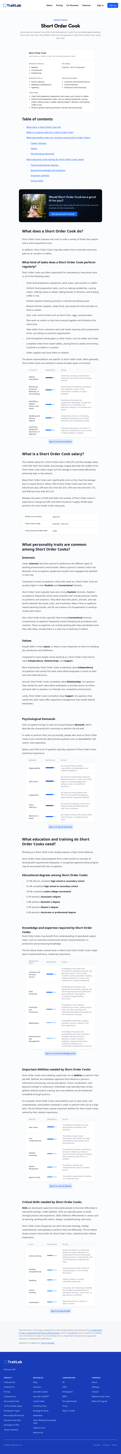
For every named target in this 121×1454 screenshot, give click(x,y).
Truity (64, 1406)
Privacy (106, 1445)
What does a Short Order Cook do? (43, 127)
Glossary (37, 1387)
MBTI (64, 1396)
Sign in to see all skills (60, 1311)
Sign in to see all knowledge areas (60, 1053)
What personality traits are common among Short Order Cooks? (58, 137)
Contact (95, 1391)
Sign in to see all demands (60, 827)
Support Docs (39, 1427)
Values (34, 148)
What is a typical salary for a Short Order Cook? (50, 132)
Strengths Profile (11, 1425)
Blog (35, 1382)
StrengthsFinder (69, 1401)
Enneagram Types (12, 1410)
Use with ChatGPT (41, 1396)
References (38, 1432)
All (63, 1382)
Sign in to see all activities (60, 441)
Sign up (112, 5)
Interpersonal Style (12, 1420)
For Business (72, 5)
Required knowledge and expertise (48, 170)
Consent (97, 1445)
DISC (64, 1387)
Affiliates (95, 1387)
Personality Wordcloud (14, 1415)
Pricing (59, 5)
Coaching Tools (40, 1406)
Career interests (39, 143)
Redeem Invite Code (101, 1396)
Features (86, 5)
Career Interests (11, 1429)
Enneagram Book (41, 1410)
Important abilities (40, 175)
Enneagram (67, 1391)
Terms (114, 1445)
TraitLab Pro (9, 1387)
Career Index (39, 1401)
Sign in (100, 5)
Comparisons (10, 1396)
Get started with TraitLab (63, 214)
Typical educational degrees (45, 165)
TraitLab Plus (9, 1382)
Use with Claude (40, 1391)
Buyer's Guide (68, 1410)
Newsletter (38, 1415)
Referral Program (99, 1401)
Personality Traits (11, 1401)
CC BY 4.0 (73, 1333)
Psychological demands (42, 153)
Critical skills (37, 180)
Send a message (47, 1343)
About (49, 5)
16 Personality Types (13, 1406)
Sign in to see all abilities (60, 1186)
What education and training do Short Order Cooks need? (55, 159)
